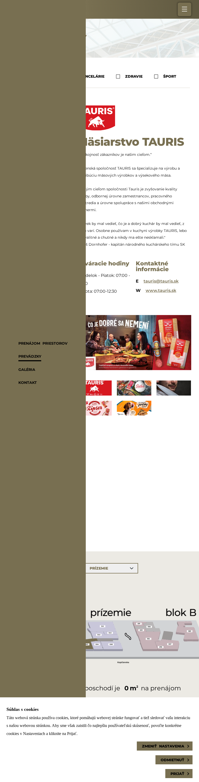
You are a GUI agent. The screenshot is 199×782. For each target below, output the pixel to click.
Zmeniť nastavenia (163, 746)
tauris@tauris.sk (161, 281)
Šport (169, 76)
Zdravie (134, 76)
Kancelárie (92, 76)
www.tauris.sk (161, 291)
